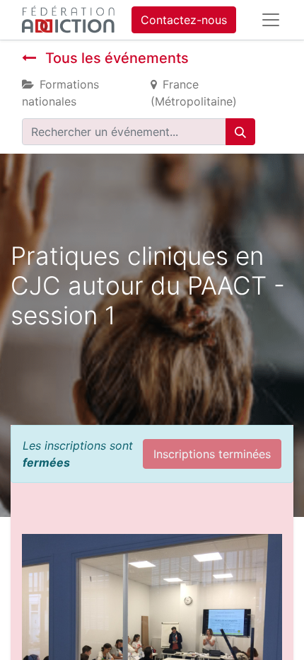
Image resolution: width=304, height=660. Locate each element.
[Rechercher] (240, 131)
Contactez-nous (184, 20)
